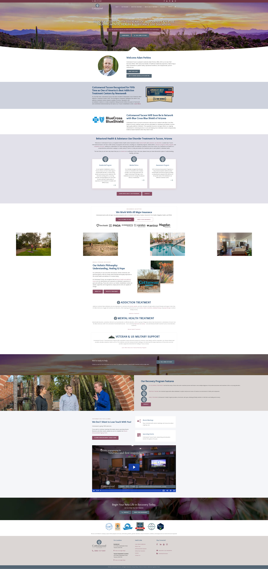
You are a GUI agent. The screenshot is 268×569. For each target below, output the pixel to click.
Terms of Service (143, 567)
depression (136, 324)
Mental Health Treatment (151, 7)
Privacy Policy (135, 567)
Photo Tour (137, 547)
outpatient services (99, 146)
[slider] (130, 490)
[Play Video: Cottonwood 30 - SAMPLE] (134, 467)
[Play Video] (94, 490)
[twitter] (169, 1)
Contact (170, 7)
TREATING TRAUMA (153, 391)
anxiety (143, 324)
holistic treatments (147, 308)
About (117, 7)
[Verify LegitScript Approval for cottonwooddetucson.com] (160, 526)
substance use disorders (155, 143)
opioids (135, 306)
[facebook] (164, 1)
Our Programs (124, 7)
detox (141, 308)
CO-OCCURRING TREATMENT (156, 385)
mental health (142, 143)
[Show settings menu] (170, 490)
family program (169, 145)
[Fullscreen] (174, 490)
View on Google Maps (120, 551)
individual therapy (157, 308)
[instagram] (175, 1)
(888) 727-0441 (97, 1)
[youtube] (172, 1)
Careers (137, 553)
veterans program (160, 145)
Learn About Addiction (140, 544)
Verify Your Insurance (140, 551)
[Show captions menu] (163, 490)
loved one (123, 151)
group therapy (167, 308)
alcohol (131, 306)
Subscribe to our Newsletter (165, 551)
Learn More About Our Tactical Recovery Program (134, 348)
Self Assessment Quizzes (140, 549)
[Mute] (167, 490)
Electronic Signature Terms (154, 567)
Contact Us (137, 555)
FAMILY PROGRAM (153, 397)
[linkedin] (166, 1)
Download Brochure (163, 554)
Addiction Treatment (136, 7)
